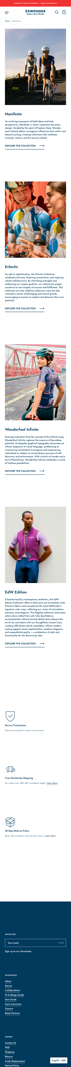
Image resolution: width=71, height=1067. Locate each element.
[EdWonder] (35, 12)
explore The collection (20, 471)
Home (7, 21)
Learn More (52, 783)
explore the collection (20, 145)
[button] (58, 1060)
